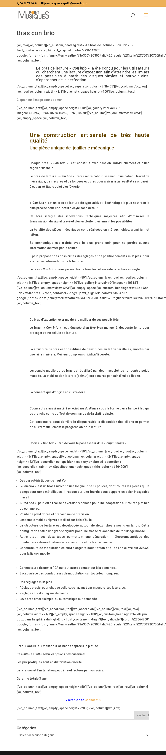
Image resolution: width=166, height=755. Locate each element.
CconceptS (93, 700)
